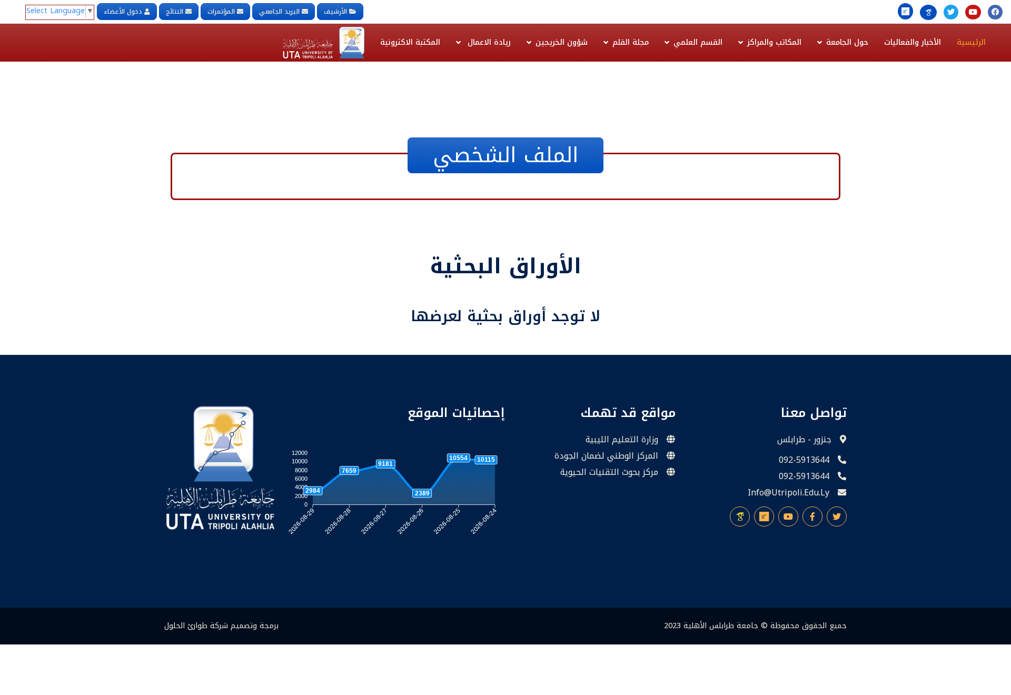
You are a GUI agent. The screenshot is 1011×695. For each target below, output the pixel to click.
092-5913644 (804, 460)
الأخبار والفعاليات (912, 42)
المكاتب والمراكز (774, 42)
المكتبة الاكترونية (410, 42)
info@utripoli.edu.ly (788, 493)
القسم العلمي (697, 42)
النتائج (174, 11)
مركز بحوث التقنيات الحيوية (609, 472)
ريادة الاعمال (488, 42)
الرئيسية (971, 42)
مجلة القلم (630, 42)
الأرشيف (336, 11)
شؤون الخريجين (562, 42)
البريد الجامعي (279, 11)
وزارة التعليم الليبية (622, 439)
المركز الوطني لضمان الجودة (606, 456)
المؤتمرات (221, 11)
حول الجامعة (847, 42)
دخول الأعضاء (123, 11)
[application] (391, 495)
